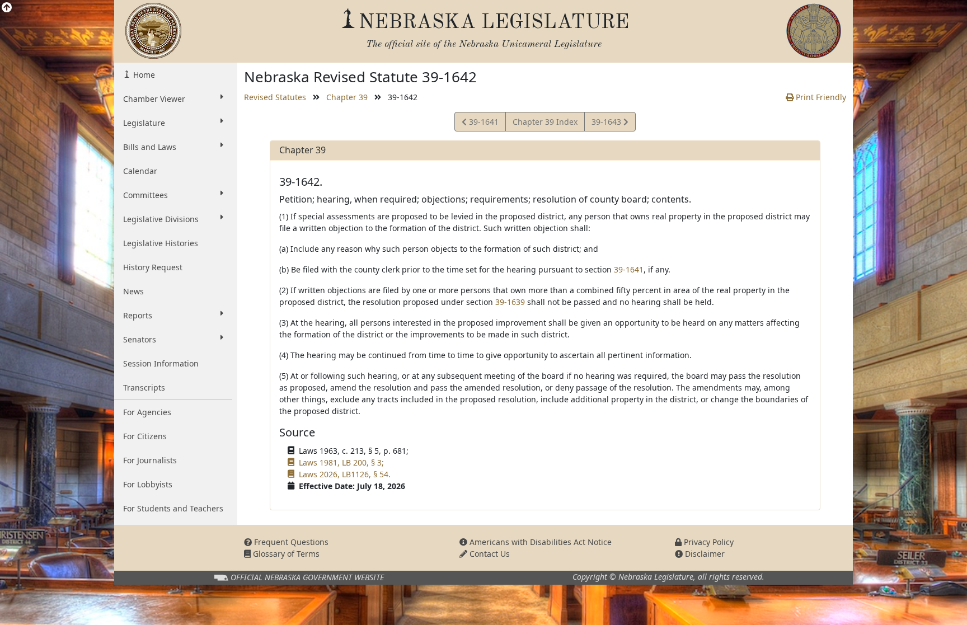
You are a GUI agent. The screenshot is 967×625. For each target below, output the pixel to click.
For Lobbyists (147, 484)
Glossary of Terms (285, 553)
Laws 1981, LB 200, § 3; (341, 462)
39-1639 (510, 302)
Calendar (140, 171)
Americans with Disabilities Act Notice (539, 542)
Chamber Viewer (154, 98)
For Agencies (147, 412)
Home (143, 74)
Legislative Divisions (161, 219)
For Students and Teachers (173, 508)
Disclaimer (704, 553)
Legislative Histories (160, 243)
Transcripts (144, 387)
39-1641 (482, 123)
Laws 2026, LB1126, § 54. (345, 474)
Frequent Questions (290, 542)
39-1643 (607, 123)
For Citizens (145, 436)
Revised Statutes (275, 97)
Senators (139, 339)
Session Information (161, 363)
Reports (137, 315)
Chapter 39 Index (545, 121)
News (133, 291)
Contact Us (488, 553)
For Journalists (150, 460)
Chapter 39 (347, 97)
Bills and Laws (149, 147)
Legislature (144, 123)
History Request (152, 267)
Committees (145, 195)
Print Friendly (820, 97)
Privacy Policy (708, 542)
